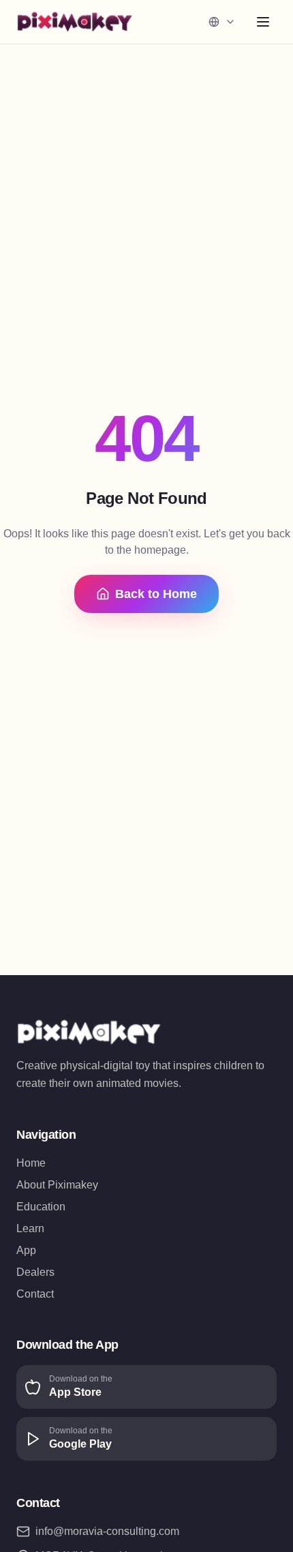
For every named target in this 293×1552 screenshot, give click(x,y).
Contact (35, 1294)
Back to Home (156, 594)
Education (40, 1206)
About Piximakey (57, 1185)
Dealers (35, 1272)
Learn (30, 1228)
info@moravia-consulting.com (107, 1531)
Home (31, 1163)
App (26, 1250)
